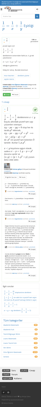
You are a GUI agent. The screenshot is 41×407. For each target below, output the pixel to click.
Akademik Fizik (8, 329)
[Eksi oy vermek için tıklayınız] (4, 42)
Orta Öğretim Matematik (19, 85)
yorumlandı (32, 191)
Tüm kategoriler (13, 320)
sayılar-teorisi (9, 79)
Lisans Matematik (9, 339)
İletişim (4, 387)
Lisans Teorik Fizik (10, 343)
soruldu (25, 86)
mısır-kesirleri (9, 76)
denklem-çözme (23, 76)
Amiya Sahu (26, 396)
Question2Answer (17, 400)
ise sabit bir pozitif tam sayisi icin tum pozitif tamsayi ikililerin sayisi (20, 298)
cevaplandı (7, 171)
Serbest (6, 357)
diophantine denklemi (17, 292)
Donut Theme (7, 396)
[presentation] (12, 25)
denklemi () (17, 310)
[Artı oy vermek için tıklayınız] (4, 40)
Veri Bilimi (7, 348)
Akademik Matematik (11, 325)
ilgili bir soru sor (12, 177)
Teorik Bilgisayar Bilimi (11, 334)
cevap (8, 95)
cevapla (33, 194)
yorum (16, 95)
